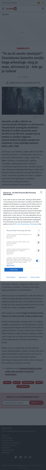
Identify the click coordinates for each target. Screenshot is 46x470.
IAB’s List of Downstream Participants (25, 224)
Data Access (23, 277)
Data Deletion (11, 277)
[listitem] (23, 230)
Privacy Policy (35, 277)
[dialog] (23, 235)
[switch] (37, 235)
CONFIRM (14, 270)
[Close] (42, 193)
